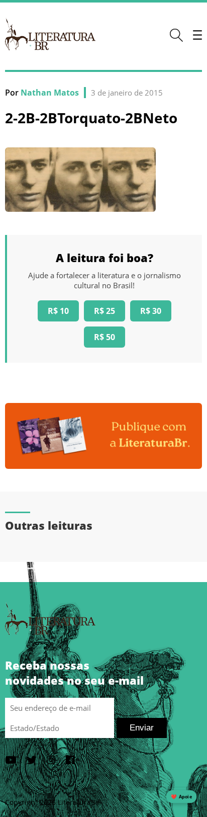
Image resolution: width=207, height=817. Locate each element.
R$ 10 (58, 310)
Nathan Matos (50, 92)
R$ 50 (104, 337)
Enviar (142, 727)
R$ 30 (150, 310)
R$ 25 (104, 310)
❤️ (181, 796)
